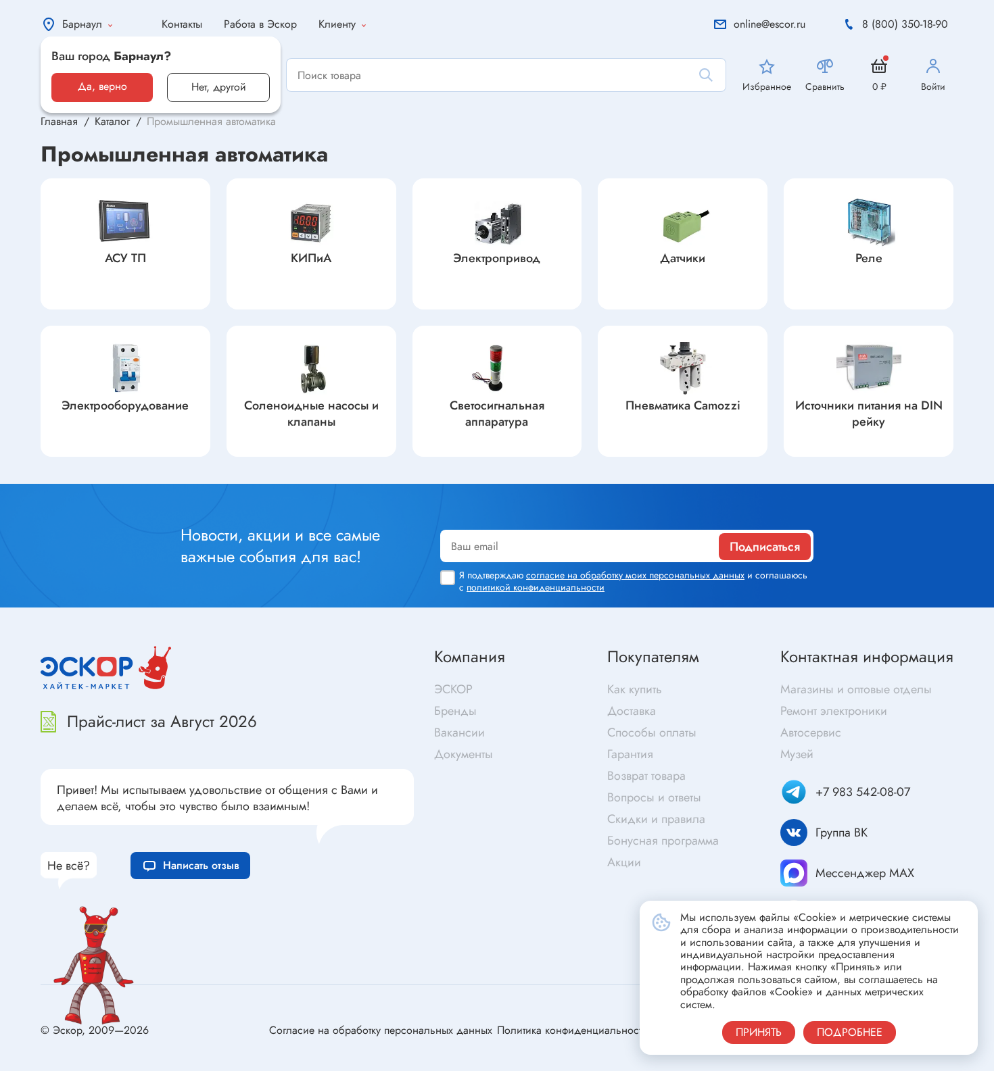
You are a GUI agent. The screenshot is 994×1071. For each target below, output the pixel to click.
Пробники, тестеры (766, 472)
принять (759, 1032)
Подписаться (765, 546)
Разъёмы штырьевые (332, 472)
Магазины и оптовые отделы (856, 689)
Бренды (455, 711)
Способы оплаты (651, 732)
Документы (463, 754)
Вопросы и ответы (654, 797)
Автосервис (810, 732)
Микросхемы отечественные (131, 472)
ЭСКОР (453, 689)
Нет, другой (218, 87)
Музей (796, 754)
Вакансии (459, 732)
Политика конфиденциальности (572, 1030)
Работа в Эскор (260, 24)
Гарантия (630, 754)
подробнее (849, 1032)
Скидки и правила (656, 819)
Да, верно (102, 86)
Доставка (631, 711)
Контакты (182, 24)
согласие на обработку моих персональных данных (635, 575)
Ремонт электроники (833, 711)
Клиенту (337, 24)
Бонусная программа (663, 840)
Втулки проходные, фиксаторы (573, 472)
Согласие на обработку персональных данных (380, 1030)
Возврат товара (646, 775)
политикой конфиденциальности (536, 587)
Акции (624, 862)
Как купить (634, 689)
